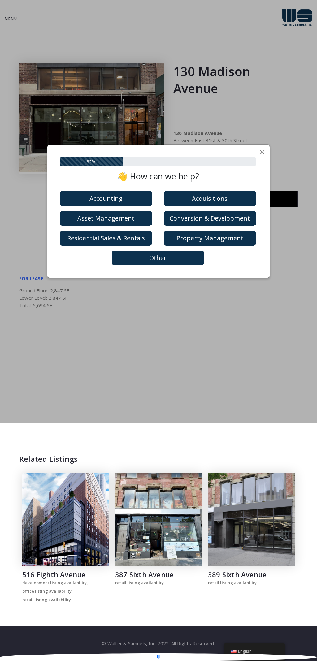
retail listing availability (46, 600)
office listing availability (47, 591)
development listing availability (54, 583)
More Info (66, 519)
